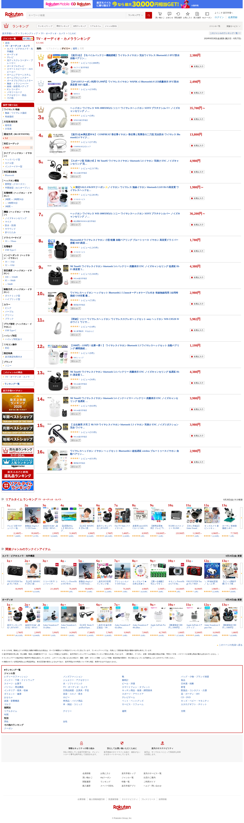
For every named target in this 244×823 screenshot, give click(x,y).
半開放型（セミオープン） (18, 187)
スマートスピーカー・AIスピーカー (20, 70)
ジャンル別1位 (111, 26)
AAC (7, 147)
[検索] (148, 15)
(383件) (71, 635)
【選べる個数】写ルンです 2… (157, 582)
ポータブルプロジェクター (20, 80)
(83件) (71, 536)
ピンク (8, 308)
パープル (9, 311)
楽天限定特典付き (13, 357)
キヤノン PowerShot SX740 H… (69, 582)
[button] (169, 15)
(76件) (125, 592)
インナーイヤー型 (13, 166)
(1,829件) (126, 536)
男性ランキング (62, 26)
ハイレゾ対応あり (13, 339)
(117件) (35, 536)
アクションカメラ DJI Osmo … (122, 582)
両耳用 (8, 125)
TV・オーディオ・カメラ (53, 33)
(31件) (53, 635)
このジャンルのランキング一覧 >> (225, 33)
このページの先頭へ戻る (231, 645)
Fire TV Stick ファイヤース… (122, 527)
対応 (7, 348)
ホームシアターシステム (19, 74)
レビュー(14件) (88, 326)
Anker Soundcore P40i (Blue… (140, 626)
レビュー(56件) (88, 379)
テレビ (10, 57)
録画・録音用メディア (18, 86)
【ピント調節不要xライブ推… (229, 582)
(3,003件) (108, 635)
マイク (8, 221)
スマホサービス (79, 199)
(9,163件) (36, 592)
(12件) (161, 536)
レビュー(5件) (87, 115)
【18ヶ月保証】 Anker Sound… (193, 527)
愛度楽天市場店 (79, 305)
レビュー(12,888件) (90, 63)
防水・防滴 (10, 225)
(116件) (89, 592)
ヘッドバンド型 (12, 159)
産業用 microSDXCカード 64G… (140, 527)
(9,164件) (90, 536)
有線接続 (9, 116)
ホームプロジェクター (18, 77)
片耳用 (8, 129)
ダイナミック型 (12, 295)
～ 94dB (9, 284)
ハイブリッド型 (12, 299)
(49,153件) (19, 635)
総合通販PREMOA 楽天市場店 (85, 221)
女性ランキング (79, 26)
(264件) (197, 635)
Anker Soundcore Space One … (212, 626)
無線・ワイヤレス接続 (16, 113)
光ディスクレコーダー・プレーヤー (20, 61)
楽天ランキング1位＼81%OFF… (104, 527)
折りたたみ (10, 232)
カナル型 (9, 163)
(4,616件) (144, 592)
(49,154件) (108, 536)
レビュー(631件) (89, 458)
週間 (75, 48)
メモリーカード (14, 92)
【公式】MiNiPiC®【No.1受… (86, 527)
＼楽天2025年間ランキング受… (104, 582)
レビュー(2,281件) (89, 195)
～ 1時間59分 (11, 203)
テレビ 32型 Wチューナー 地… (14, 527)
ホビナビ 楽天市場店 (81, 67)
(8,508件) (233, 635)
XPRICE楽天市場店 (81, 120)
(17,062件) (180, 635)
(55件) (143, 635)
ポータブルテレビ (15, 66)
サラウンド (10, 229)
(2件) (196, 592)
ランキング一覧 (12, 384)
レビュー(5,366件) (89, 274)
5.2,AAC (72, 33)
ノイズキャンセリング (16, 218)
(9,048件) (54, 536)
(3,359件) (215, 536)
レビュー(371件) (89, 142)
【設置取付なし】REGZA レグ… (67, 528)
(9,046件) (36, 635)
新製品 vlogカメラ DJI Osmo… (32, 527)
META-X (77, 94)
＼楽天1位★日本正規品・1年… (104, 626)
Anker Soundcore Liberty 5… (69, 626)
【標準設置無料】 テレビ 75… (158, 527)
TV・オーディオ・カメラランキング (63, 38)
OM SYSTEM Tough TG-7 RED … (194, 582)
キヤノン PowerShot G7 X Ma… (176, 582)
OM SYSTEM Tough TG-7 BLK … (14, 582)
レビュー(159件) (89, 89)
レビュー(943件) (89, 406)
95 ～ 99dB (10, 280)
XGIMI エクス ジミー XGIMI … (176, 527)
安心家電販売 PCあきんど (84, 331)
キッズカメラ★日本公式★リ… (140, 582)
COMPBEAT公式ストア (82, 146)
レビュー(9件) (87, 353)
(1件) (142, 536)
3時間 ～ (9, 206)
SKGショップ (78, 357)
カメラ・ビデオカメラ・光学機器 (20, 50)
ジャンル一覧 (214, 26)
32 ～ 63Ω (9, 265)
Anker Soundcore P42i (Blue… (122, 626)
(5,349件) (215, 592)
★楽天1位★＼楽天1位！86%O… (50, 527)
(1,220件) (108, 592)
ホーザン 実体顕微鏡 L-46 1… (229, 527)
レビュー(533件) (89, 432)
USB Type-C (10, 250)
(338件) (215, 635)
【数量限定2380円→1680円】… (229, 626)
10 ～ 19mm (10, 241)
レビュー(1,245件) (89, 247)
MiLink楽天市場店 (80, 173)
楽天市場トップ (9, 33)
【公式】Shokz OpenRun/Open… (86, 626)
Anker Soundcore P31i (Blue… (51, 626)
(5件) (71, 592)
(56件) (161, 592)
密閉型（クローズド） (16, 184)
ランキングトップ (45, 26)
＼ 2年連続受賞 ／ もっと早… (211, 582)
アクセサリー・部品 (16, 95)
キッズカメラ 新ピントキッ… (211, 527)
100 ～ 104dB (11, 277)
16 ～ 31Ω (9, 261)
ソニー (8, 365)
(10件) (197, 536)
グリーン (9, 315)
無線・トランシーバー (18, 83)
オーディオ (12, 54)
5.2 (6, 138)
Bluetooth (9, 175)
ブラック (9, 319)
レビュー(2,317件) (89, 168)
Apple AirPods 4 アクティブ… (194, 626)
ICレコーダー (13, 89)
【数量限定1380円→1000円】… (175, 626)
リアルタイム (95, 26)
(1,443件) (90, 635)
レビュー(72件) (88, 300)
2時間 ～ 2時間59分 (14, 199)
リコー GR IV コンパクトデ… (50, 582)
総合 (7, 43)
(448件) (17, 536)
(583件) (233, 592)
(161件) (161, 635)
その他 (10, 98)
